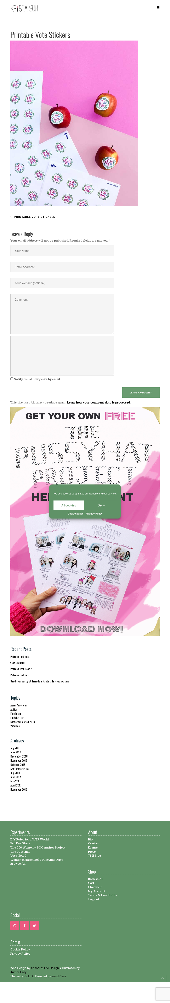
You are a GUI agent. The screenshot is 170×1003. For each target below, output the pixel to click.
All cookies (68, 505)
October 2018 (17, 764)
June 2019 (15, 752)
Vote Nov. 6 (18, 855)
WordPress (59, 976)
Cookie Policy (20, 949)
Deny (101, 505)
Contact (94, 843)
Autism (14, 709)
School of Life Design (45, 968)
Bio (90, 839)
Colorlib (29, 976)
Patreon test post (20, 656)
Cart (91, 883)
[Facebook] (24, 925)
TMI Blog (94, 855)
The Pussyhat (20, 851)
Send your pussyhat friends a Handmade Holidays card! (40, 681)
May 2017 (15, 781)
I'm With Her (17, 717)
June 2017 (15, 777)
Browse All (18, 863)
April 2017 (16, 785)
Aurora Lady (18, 972)
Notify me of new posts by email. (37, 379)
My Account (97, 891)
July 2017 (15, 773)
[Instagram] (14, 925)
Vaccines (15, 726)
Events (93, 847)
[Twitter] (34, 925)
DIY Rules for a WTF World (29, 839)
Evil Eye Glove (20, 843)
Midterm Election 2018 (22, 721)
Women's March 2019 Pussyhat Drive (36, 859)
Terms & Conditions (102, 895)
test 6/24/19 (17, 663)
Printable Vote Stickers (34, 216)
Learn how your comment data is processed (98, 402)
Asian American (18, 705)
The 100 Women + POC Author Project (38, 847)
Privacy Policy (94, 513)
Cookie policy (76, 513)
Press (92, 851)
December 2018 (19, 756)
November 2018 (18, 760)
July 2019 (15, 748)
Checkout (95, 887)
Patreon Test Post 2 (21, 669)
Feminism (15, 713)
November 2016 (18, 789)
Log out (93, 899)
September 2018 (19, 768)
